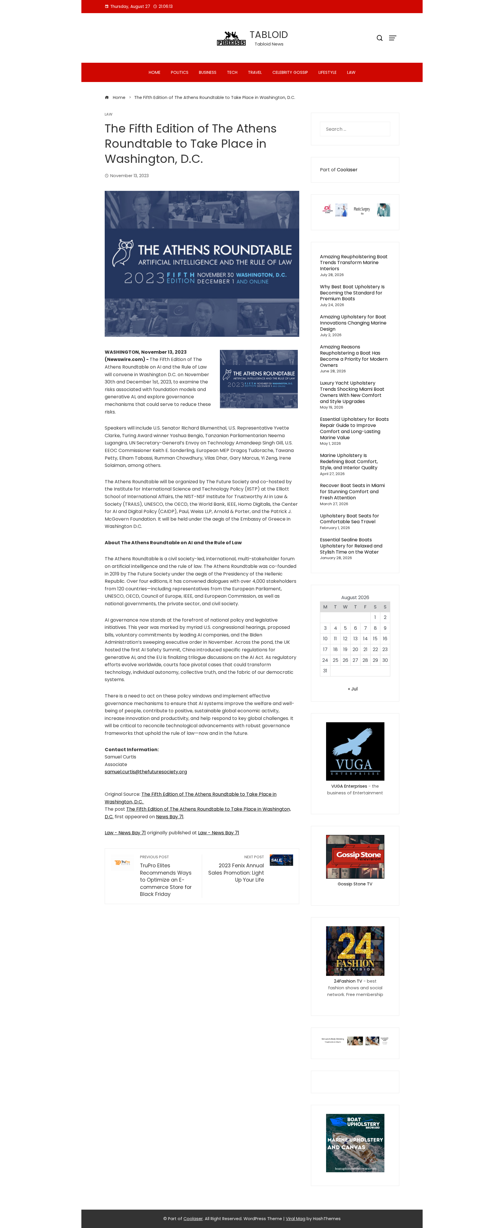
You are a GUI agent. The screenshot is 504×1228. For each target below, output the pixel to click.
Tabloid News (269, 44)
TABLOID (269, 34)
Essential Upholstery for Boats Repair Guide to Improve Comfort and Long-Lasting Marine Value (354, 428)
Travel (255, 72)
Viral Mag (295, 1219)
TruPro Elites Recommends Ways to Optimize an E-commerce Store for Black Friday (166, 876)
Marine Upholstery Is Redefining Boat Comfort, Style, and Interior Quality (349, 461)
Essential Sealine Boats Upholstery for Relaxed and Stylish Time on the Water (351, 545)
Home (154, 72)
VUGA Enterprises (349, 786)
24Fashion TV (348, 981)
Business (207, 72)
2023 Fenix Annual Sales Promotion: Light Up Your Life (236, 868)
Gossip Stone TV (355, 884)
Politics (179, 72)
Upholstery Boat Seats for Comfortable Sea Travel (349, 518)
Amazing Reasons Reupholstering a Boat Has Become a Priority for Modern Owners (354, 355)
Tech (232, 72)
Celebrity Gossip (290, 72)
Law (351, 72)
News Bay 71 (169, 816)
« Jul (353, 688)
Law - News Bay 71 (125, 832)
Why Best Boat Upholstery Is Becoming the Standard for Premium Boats (352, 292)
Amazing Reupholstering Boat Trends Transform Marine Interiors (354, 262)
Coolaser (347, 169)
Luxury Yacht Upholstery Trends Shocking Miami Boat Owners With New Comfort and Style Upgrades (352, 392)
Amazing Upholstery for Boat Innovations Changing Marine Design (353, 322)
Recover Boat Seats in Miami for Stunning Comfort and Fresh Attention (352, 491)
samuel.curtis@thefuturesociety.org (146, 771)
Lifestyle (327, 72)
